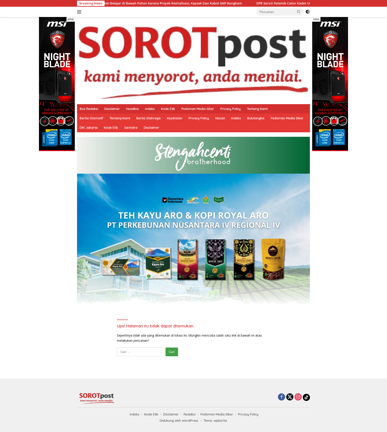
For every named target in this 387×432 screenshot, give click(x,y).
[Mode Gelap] (307, 12)
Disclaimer (112, 109)
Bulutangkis (255, 118)
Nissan (220, 118)
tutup (71, 19)
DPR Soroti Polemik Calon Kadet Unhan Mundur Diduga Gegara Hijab (280, 3)
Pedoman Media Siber (197, 109)
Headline (132, 109)
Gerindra (131, 128)
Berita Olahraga (148, 118)
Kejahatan (174, 118)
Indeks (150, 109)
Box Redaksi (89, 109)
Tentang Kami (257, 109)
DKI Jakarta (89, 128)
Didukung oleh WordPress (179, 421)
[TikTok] (306, 397)
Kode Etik (168, 109)
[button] (298, 11)
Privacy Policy (230, 109)
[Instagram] (298, 397)
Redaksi (190, 414)
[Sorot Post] (193, 60)
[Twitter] (289, 397)
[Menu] (80, 12)
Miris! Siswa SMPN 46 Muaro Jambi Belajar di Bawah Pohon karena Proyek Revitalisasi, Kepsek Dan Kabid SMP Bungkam (119, 3)
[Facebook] (281, 397)
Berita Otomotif (91, 118)
